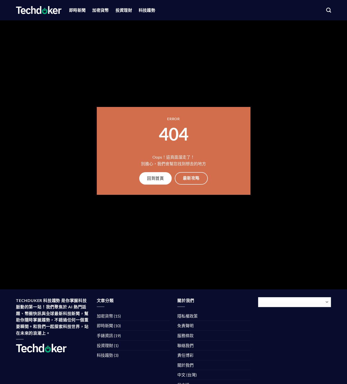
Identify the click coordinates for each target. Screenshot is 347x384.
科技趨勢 (147, 10)
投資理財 (124, 10)
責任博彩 (185, 355)
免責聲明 (185, 325)
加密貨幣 (100, 10)
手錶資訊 (105, 335)
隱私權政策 (187, 315)
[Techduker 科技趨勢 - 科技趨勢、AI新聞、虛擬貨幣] (38, 10)
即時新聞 (77, 10)
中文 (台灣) (187, 374)
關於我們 (185, 365)
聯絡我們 (185, 345)
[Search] (328, 10)
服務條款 (185, 335)
